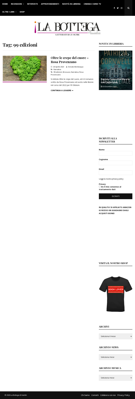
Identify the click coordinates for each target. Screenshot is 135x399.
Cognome (104, 159)
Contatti (95, 395)
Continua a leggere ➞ (62, 90)
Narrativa (57, 69)
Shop (22, 12)
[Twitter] (118, 8)
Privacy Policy (123, 395)
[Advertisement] (117, 113)
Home (5, 4)
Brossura (66, 72)
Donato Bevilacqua (75, 67)
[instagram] (122, 8)
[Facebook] (114, 8)
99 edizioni (58, 72)
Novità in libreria (71, 4)
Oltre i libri (8, 12)
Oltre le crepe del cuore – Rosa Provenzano (70, 60)
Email (102, 169)
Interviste (32, 4)
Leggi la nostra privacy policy (111, 179)
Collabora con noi (108, 395)
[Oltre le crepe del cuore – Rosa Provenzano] (25, 80)
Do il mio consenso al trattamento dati (110, 188)
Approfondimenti (50, 4)
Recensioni (16, 4)
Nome (102, 149)
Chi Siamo (85, 395)
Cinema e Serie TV (92, 4)
